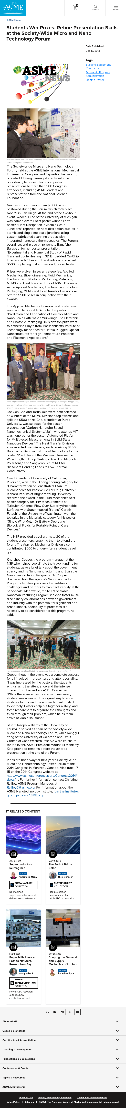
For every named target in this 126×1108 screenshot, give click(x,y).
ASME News (15, 20)
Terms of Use (26, 1098)
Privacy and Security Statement (55, 1098)
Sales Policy (13, 1102)
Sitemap (29, 1102)
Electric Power (95, 80)
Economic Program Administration (98, 74)
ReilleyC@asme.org (21, 788)
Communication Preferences (92, 1098)
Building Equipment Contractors (98, 66)
